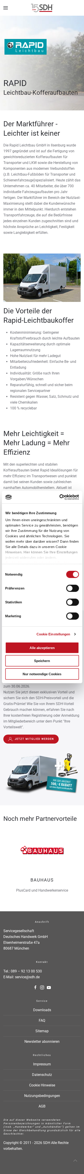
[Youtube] (49, 987)
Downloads (42, 1010)
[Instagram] (42, 987)
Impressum (42, 1064)
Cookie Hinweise (42, 1085)
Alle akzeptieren (42, 647)
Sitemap (42, 1031)
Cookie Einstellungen (53, 634)
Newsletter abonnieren (42, 1041)
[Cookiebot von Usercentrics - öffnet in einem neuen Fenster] (60, 497)
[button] (5, 7)
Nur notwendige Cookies (42, 674)
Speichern (42, 661)
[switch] (72, 588)
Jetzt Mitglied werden (34, 739)
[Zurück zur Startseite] (42, 7)
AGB (42, 1106)
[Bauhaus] (42, 863)
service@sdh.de (27, 977)
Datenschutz (42, 1075)
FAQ (42, 1020)
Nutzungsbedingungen (42, 1096)
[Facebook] (35, 987)
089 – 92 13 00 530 (26, 971)
